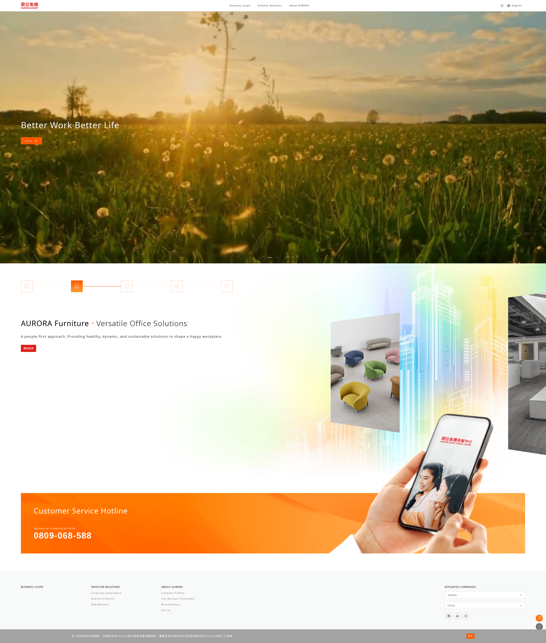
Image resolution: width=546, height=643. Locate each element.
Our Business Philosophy (178, 598)
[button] (269, 257)
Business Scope (240, 5)
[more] (372, 373)
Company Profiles (173, 593)
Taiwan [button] (452, 595)
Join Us (166, 610)
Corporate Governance (106, 593)
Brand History (170, 604)
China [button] (451, 605)
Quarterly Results (103, 598)
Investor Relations (270, 5)
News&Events (100, 604)
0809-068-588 (63, 535)
